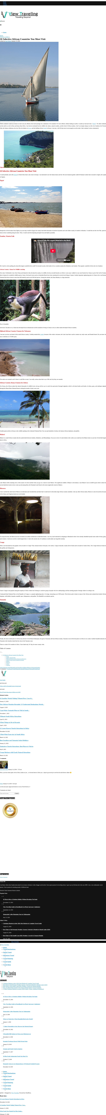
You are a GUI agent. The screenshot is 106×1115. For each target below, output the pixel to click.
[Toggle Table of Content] (1, 652)
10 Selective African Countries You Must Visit (13, 655)
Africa (94, 123)
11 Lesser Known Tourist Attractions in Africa (14, 728)
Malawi (7, 661)
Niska (1, 783)
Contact (5, 4)
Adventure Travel (8, 955)
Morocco (8, 662)
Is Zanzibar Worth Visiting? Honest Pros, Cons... (13, 1105)
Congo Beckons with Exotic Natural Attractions (15, 752)
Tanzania (8, 665)
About (4, 3)
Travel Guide (7, 962)
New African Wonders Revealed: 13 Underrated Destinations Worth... (22, 704)
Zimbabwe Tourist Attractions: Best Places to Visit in (16, 746)
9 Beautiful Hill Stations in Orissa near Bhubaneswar (17, 1034)
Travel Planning (8, 958)
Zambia (38, 667)
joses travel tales (4, 769)
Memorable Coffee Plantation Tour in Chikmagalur (16, 914)
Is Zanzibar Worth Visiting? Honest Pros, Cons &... (16, 698)
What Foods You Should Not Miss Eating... (11, 1111)
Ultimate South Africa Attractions (10, 716)
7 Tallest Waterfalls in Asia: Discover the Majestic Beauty (18, 1026)
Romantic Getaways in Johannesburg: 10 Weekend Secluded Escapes (21, 1064)
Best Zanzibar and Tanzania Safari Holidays (14, 740)
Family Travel (7, 952)
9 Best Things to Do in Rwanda (10, 722)
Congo (7, 663)
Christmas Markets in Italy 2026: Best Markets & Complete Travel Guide (22, 923)
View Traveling (15, 941)
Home (4, 2)
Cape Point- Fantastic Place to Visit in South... (14, 710)
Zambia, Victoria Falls (10, 657)
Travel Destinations (9, 949)
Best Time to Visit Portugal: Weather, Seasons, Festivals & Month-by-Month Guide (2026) (26, 929)
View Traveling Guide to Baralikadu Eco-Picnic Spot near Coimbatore (21, 907)
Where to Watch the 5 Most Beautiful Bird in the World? (18, 1019)
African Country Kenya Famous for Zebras (15, 660)
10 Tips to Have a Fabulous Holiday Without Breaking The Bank (20, 899)
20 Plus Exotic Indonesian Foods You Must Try (15, 1056)
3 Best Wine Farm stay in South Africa (12, 734)
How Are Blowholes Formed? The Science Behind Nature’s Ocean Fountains (22, 987)
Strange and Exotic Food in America (12, 1049)
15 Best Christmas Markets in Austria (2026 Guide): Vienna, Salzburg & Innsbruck (23, 989)
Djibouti (12, 667)
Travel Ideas (7, 965)
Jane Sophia (8, 41)
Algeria (15, 174)
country (42, 334)
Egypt (29, 128)
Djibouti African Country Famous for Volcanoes (16, 658)
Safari (45, 128)
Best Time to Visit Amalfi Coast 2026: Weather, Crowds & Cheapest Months (23, 935)
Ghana (18, 667)
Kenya (22, 667)
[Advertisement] (46, 834)
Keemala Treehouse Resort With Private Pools (15, 1041)
